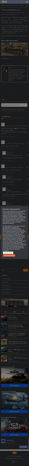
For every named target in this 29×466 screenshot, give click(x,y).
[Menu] (27, 2)
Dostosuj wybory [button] (8, 252)
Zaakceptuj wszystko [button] (9, 255)
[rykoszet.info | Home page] (5, 2)
